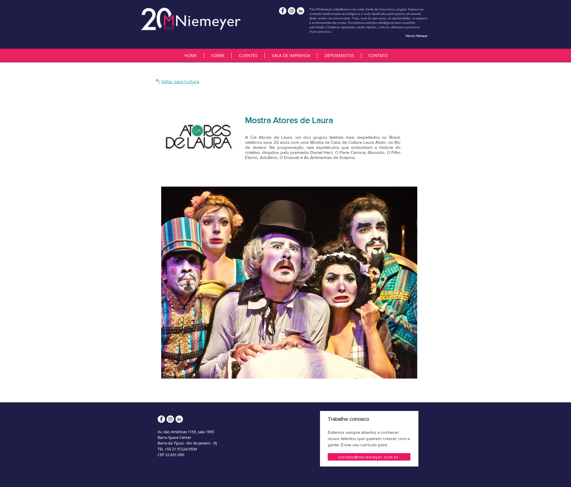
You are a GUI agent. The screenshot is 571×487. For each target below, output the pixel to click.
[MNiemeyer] (291, 11)
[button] (247, 55)
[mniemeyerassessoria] (282, 11)
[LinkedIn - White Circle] (300, 11)
